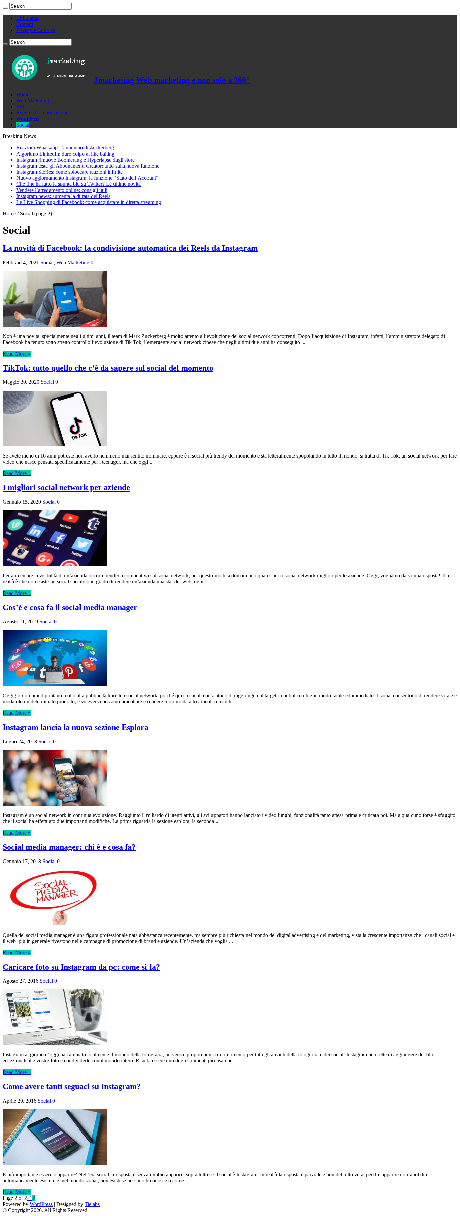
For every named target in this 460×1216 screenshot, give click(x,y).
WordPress (27, 119)
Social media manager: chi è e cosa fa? (69, 847)
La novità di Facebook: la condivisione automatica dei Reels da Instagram (130, 248)
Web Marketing (32, 100)
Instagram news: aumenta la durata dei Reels (63, 196)
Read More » (17, 354)
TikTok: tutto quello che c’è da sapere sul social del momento (108, 368)
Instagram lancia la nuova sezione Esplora (76, 727)
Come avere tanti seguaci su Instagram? (72, 1086)
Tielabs (92, 1204)
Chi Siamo (27, 18)
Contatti (24, 24)
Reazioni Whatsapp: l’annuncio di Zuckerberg (65, 147)
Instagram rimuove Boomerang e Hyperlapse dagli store (75, 160)
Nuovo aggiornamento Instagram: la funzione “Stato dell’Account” (87, 178)
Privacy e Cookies (35, 30)
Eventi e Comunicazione (42, 112)
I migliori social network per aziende (66, 487)
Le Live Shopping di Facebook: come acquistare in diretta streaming (88, 202)
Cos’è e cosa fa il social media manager (70, 607)
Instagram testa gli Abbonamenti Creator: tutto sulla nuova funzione (87, 166)
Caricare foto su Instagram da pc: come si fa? (81, 966)
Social (22, 125)
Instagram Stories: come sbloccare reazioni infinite (69, 172)
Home (22, 94)
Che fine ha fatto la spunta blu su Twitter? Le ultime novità (78, 184)
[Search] (5, 8)
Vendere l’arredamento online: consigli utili (61, 190)
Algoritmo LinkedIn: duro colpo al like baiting (65, 154)
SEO (21, 106)
